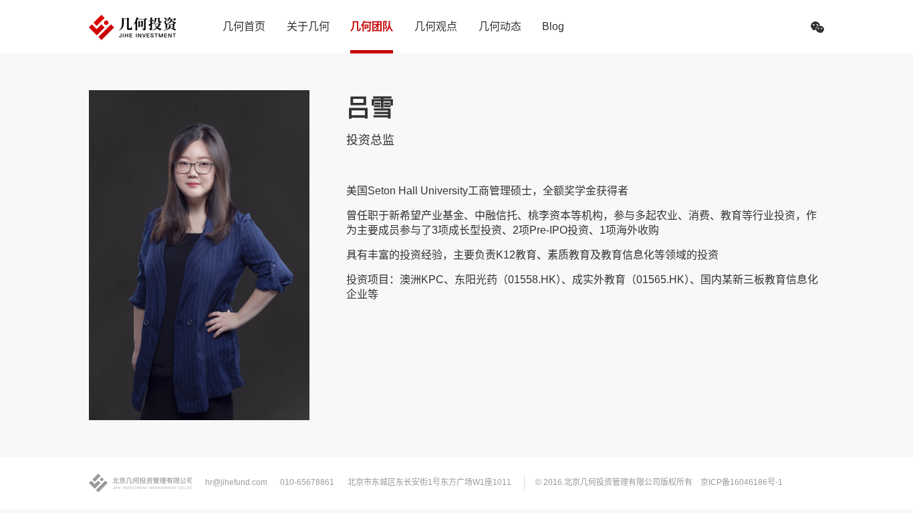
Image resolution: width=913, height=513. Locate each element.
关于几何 (308, 26)
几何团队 (371, 26)
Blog (553, 26)
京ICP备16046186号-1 (741, 482)
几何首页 (244, 26)
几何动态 (500, 26)
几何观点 (435, 26)
